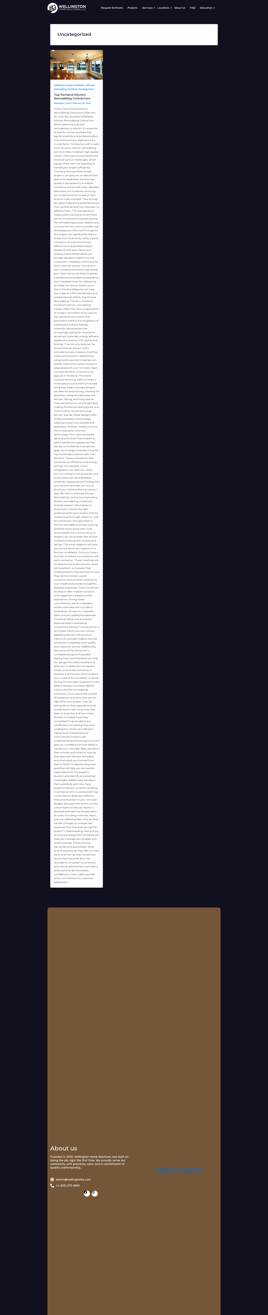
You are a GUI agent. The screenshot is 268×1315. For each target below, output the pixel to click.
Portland (72, 89)
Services (147, 7)
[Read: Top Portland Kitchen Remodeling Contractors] (76, 65)
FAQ (192, 7)
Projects (132, 7)
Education (206, 7)
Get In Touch (178, 1170)
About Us (179, 7)
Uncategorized (86, 89)
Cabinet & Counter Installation (69, 85)
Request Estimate (112, 7)
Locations (163, 7)
